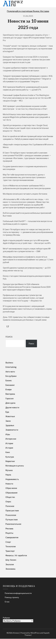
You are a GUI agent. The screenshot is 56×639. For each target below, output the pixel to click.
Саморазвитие (11, 537)
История (9, 448)
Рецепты (9, 533)
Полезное (9, 506)
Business (9, 362)
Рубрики (6, 618)
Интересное (10, 439)
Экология (9, 564)
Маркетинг (10, 461)
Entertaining (10, 367)
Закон (8, 421)
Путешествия (11, 519)
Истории (9, 443)
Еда (7, 412)
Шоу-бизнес (10, 560)
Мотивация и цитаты (14, 465)
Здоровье (9, 425)
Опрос (8, 501)
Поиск (9, 337)
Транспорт (10, 551)
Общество (10, 497)
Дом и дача (10, 403)
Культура (9, 457)
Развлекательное (13, 524)
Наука (8, 474)
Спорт (8, 542)
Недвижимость (12, 479)
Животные (10, 416)
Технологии (10, 546)
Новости (9, 483)
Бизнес (8, 380)
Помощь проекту (12, 597)
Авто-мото (10, 371)
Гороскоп (9, 398)
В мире (8, 389)
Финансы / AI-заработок (16, 555)
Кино (7, 452)
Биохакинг (10, 385)
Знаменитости (11, 430)
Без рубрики (10, 376)
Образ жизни (11, 488)
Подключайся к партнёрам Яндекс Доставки (28, 11)
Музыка (9, 470)
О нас (7, 602)
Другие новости (12, 407)
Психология (10, 515)
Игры (7, 434)
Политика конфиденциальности (18, 593)
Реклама (9, 528)
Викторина (10, 394)
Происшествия (12, 510)
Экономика (10, 569)
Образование (11, 492)
